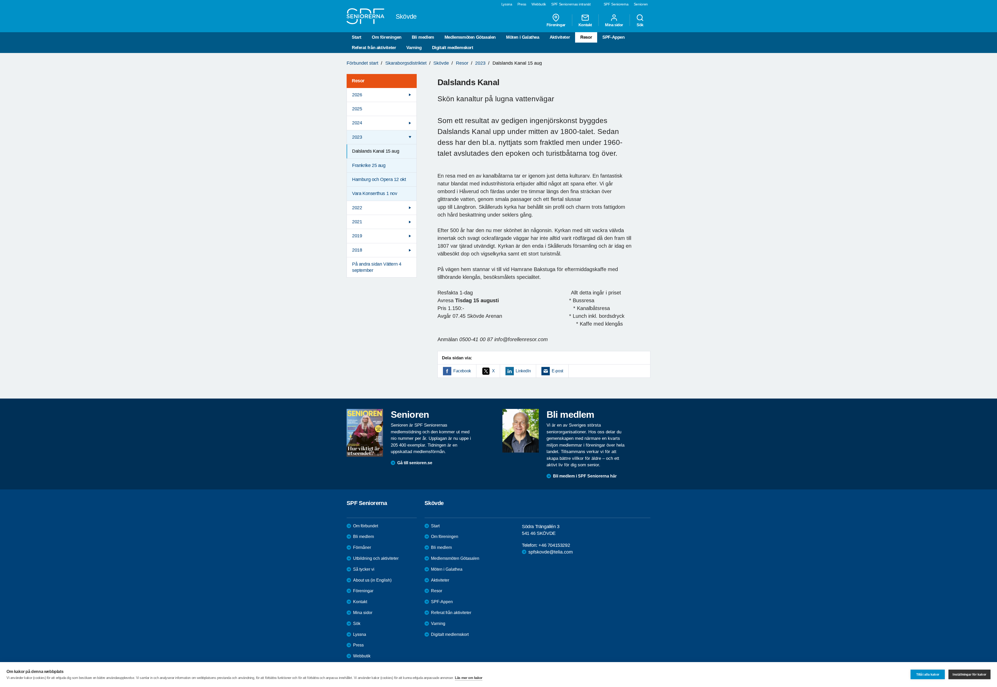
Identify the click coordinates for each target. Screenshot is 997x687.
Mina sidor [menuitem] (614, 25)
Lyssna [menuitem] (506, 4)
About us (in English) (372, 580)
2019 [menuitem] (357, 235)
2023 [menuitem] (357, 137)
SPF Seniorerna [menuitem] (616, 4)
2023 (480, 63)
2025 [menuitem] (357, 108)
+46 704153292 (554, 545)
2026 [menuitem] (357, 94)
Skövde (441, 63)
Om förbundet (365, 526)
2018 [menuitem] (357, 250)
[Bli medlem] (520, 431)
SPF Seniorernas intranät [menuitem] (571, 4)
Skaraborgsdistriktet (406, 63)
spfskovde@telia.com (550, 552)
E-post (557, 371)
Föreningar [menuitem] (556, 25)
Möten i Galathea (522, 37)
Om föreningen (386, 37)
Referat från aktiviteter (374, 47)
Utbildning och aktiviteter (376, 558)
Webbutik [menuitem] (538, 4)
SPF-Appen (613, 37)
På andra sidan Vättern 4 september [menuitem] (376, 267)
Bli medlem (423, 37)
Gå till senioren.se (414, 463)
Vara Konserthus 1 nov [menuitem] (374, 193)
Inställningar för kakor (969, 674)
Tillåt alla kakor (927, 674)
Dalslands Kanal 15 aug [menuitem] (375, 151)
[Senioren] (365, 433)
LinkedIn (523, 371)
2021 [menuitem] (357, 221)
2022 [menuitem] (357, 207)
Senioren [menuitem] (641, 4)
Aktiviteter (560, 37)
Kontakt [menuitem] (585, 25)
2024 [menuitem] (357, 122)
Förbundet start (362, 63)
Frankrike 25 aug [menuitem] (369, 165)
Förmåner (362, 547)
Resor (586, 37)
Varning (413, 47)
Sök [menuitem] (640, 25)
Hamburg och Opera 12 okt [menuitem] (379, 179)
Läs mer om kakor (468, 678)
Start (356, 37)
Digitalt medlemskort (452, 47)
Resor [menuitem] (358, 80)
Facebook (462, 371)
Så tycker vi (363, 569)
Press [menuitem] (521, 4)
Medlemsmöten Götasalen (470, 37)
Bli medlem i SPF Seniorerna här (585, 476)
